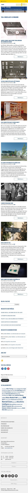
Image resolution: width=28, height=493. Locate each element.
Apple (24, 388)
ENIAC (10, 395)
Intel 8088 (9, 399)
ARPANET (9, 390)
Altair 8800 (15, 388)
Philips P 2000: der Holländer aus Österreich (12, 318)
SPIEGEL (9, 408)
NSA (14, 406)
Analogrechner (20, 388)
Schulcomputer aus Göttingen (10, 81)
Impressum (3, 488)
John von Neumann (19, 399)
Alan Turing (9, 389)
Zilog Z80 (8, 409)
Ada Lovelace (4, 388)
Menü (2, 4)
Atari (12, 390)
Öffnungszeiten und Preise (7, 421)
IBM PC (3, 399)
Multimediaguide (5, 426)
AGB (14, 488)
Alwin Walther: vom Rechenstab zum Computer (14, 333)
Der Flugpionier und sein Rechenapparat (11, 325)
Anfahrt (13, 463)
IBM (24, 397)
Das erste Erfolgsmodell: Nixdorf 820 (15, 348)
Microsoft (12, 404)
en (3, 1)
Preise (13, 466)
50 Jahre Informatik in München (10, 163)
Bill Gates (19, 390)
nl (5, 1)
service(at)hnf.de (8, 448)
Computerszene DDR (7, 203)
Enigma (13, 395)
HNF (14, 43)
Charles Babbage (7, 392)
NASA (21, 404)
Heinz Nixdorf (10, 398)
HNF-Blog (13, 484)
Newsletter (13, 480)
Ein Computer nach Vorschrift (10, 122)
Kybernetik (14, 402)
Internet (13, 399)
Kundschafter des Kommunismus (9, 322)
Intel (6, 399)
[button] (2, 369)
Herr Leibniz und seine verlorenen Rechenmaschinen (11, 41)
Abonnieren (5, 380)
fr (4, 1)
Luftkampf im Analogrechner (8, 315)
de (1, 1)
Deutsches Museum (11, 393)
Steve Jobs (14, 408)
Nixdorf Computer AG (7, 406)
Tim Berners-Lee (19, 408)
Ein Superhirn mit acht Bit (10, 341)
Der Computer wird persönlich (10, 279)
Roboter (4, 408)
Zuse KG (11, 409)
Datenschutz (10, 488)
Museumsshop (4, 430)
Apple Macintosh (4, 390)
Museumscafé (4, 432)
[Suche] (26, 1)
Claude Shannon (14, 392)
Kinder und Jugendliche (7, 428)
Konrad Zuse (7, 401)
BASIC (14, 390)
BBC (16, 390)
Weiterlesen (20, 56)
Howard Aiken (20, 397)
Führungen (3, 424)
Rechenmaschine (18, 406)
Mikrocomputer (17, 404)
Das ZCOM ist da (5, 243)
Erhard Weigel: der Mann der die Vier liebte (11, 312)
